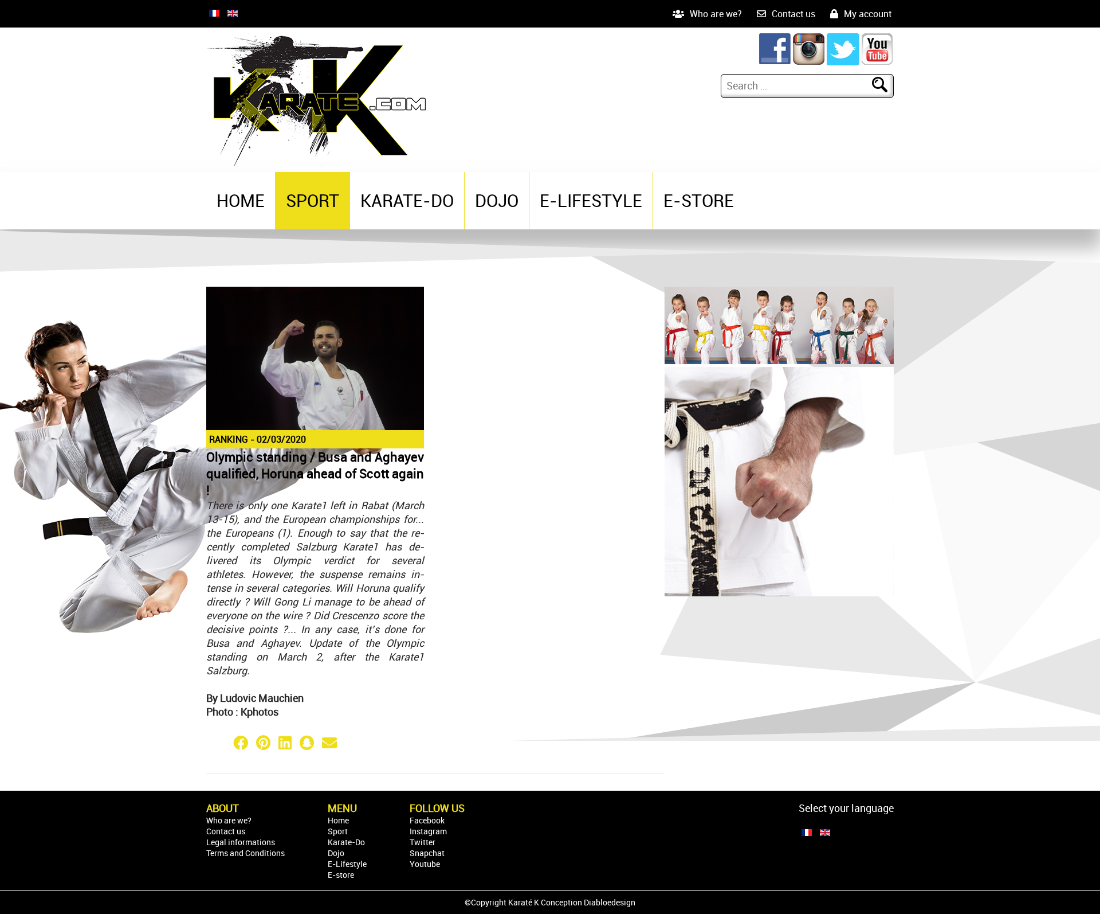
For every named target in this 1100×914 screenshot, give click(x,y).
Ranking (228, 439)
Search (886, 85)
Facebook (427, 820)
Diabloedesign (609, 902)
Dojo (496, 200)
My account (867, 13)
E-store (698, 200)
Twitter (422, 842)
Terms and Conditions (245, 852)
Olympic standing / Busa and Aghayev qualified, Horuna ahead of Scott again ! (315, 473)
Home (241, 200)
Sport (312, 200)
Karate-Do (407, 200)
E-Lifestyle (591, 200)
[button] (217, 742)
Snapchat (427, 852)
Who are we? (716, 13)
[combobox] (798, 85)
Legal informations (240, 842)
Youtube (425, 863)
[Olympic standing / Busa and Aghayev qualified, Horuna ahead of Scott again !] (315, 428)
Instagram (428, 831)
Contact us (793, 13)
